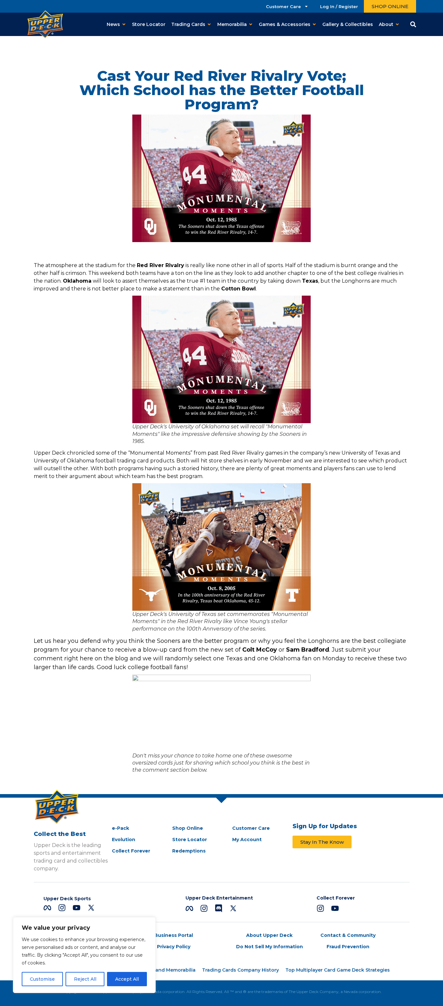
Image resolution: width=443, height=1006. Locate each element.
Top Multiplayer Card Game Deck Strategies (337, 970)
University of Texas (365, 453)
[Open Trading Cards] (209, 24)
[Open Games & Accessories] (314, 24)
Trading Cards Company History (240, 970)
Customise (42, 979)
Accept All (127, 979)
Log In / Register (339, 6)
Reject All (85, 979)
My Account (247, 839)
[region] (84, 955)
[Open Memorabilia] (250, 24)
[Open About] (397, 24)
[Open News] (124, 24)
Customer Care (283, 6)
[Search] (413, 24)
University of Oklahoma (64, 461)
